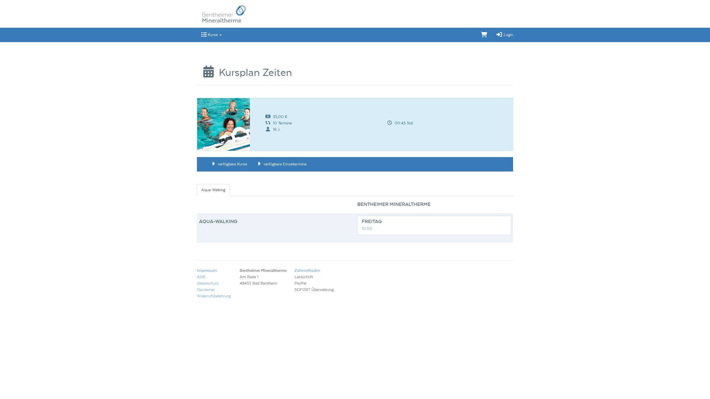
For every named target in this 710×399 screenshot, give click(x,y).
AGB (201, 277)
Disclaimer (206, 290)
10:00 (367, 229)
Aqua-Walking (213, 190)
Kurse (213, 35)
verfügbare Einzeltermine (284, 164)
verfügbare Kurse (232, 164)
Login (508, 35)
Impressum (207, 270)
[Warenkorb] (484, 35)
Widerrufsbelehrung (214, 296)
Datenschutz (208, 283)
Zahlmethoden (307, 270)
